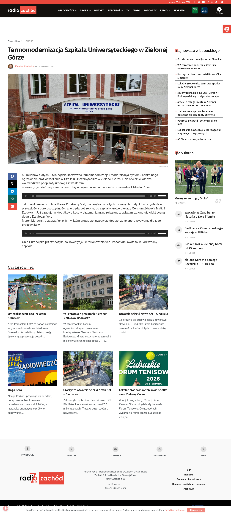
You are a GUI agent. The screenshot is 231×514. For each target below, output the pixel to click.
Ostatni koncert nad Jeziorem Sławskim (27, 316)
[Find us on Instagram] (208, 2)
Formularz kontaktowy (189, 479)
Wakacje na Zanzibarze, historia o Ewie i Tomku (200, 215)
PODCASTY (150, 10)
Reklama (188, 474)
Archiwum (189, 488)
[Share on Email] (12, 206)
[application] (95, 196)
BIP (189, 469)
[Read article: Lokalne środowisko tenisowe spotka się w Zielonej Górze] (143, 368)
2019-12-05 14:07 (47, 66)
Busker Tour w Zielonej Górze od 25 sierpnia (204, 246)
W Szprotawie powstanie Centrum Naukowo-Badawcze (85, 316)
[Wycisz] (154, 195)
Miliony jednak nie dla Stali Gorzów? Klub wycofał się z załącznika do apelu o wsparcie (199, 94)
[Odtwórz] (26, 195)
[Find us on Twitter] (199, 2)
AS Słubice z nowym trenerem (194, 139)
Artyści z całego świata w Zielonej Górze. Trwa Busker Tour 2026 (196, 104)
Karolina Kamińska (24, 66)
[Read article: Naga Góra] (32, 368)
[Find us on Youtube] (115, 449)
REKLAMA (179, 10)
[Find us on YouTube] (203, 2)
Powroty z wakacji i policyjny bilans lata (197, 122)
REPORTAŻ (114, 10)
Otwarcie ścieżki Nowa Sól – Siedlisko (143, 314)
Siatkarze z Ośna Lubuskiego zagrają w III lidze (204, 230)
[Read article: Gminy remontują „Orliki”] (199, 177)
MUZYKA (99, 10)
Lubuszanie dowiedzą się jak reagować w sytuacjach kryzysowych (199, 132)
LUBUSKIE (28, 41)
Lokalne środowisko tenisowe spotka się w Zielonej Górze (143, 392)
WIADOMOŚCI (66, 10)
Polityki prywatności (174, 509)
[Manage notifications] (5, 508)
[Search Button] (222, 2)
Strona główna (14, 41)
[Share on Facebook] (12, 176)
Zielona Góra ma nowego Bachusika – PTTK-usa (201, 262)
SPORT (84, 10)
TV (127, 10)
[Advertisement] (115, 28)
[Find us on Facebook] (195, 2)
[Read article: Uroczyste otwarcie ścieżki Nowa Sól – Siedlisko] (88, 368)
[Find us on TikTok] (216, 2)
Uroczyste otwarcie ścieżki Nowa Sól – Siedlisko (87, 392)
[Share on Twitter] (12, 184)
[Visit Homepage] (27, 10)
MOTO (136, 10)
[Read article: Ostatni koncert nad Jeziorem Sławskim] (32, 292)
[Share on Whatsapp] (12, 199)
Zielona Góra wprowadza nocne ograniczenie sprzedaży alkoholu (196, 113)
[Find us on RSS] (212, 2)
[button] (227, 29)
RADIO (164, 10)
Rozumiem (196, 510)
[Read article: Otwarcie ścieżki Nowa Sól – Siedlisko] (143, 292)
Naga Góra (15, 390)
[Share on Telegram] (12, 191)
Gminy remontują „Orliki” (191, 198)
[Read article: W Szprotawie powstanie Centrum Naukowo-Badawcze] (88, 292)
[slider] (162, 195)
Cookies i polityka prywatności (188, 483)
